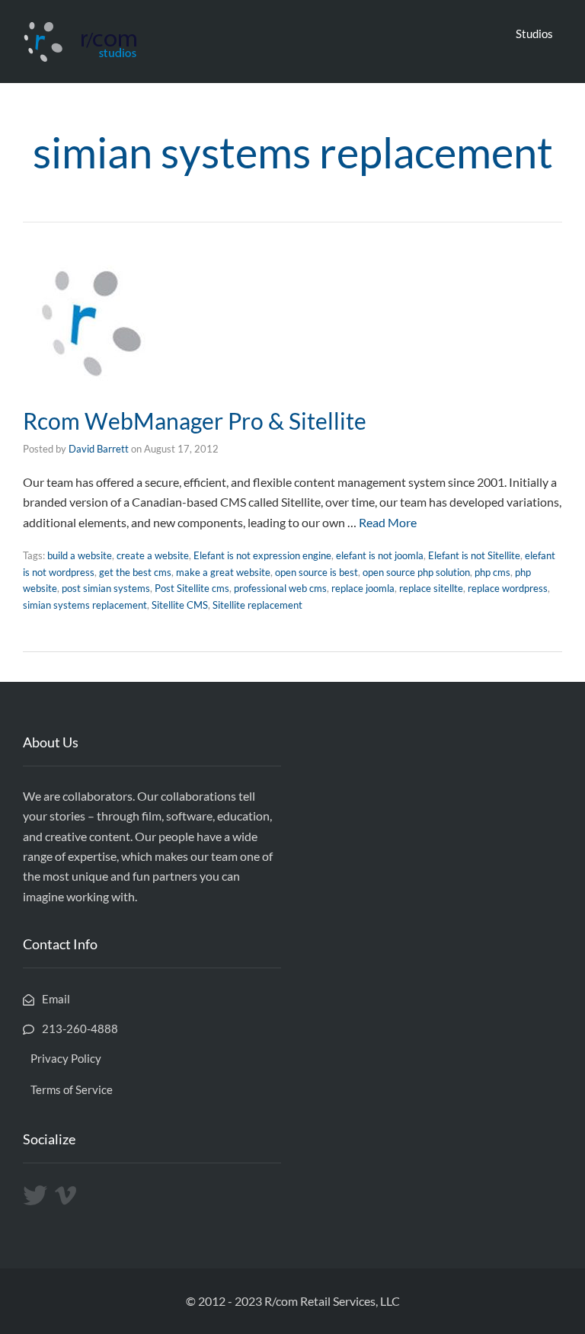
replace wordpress (508, 588)
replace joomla (363, 588)
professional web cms (280, 588)
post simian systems (106, 588)
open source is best (316, 572)
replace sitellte (431, 588)
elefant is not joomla (380, 555)
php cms (492, 572)
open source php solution (416, 572)
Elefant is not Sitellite (474, 555)
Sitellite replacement (257, 605)
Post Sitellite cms (192, 588)
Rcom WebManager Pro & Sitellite (194, 420)
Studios (534, 33)
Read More (388, 522)
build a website (79, 555)
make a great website (223, 572)
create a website (153, 555)
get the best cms (135, 572)
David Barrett (99, 449)
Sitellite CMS (180, 605)
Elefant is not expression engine (262, 555)
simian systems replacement (85, 605)
